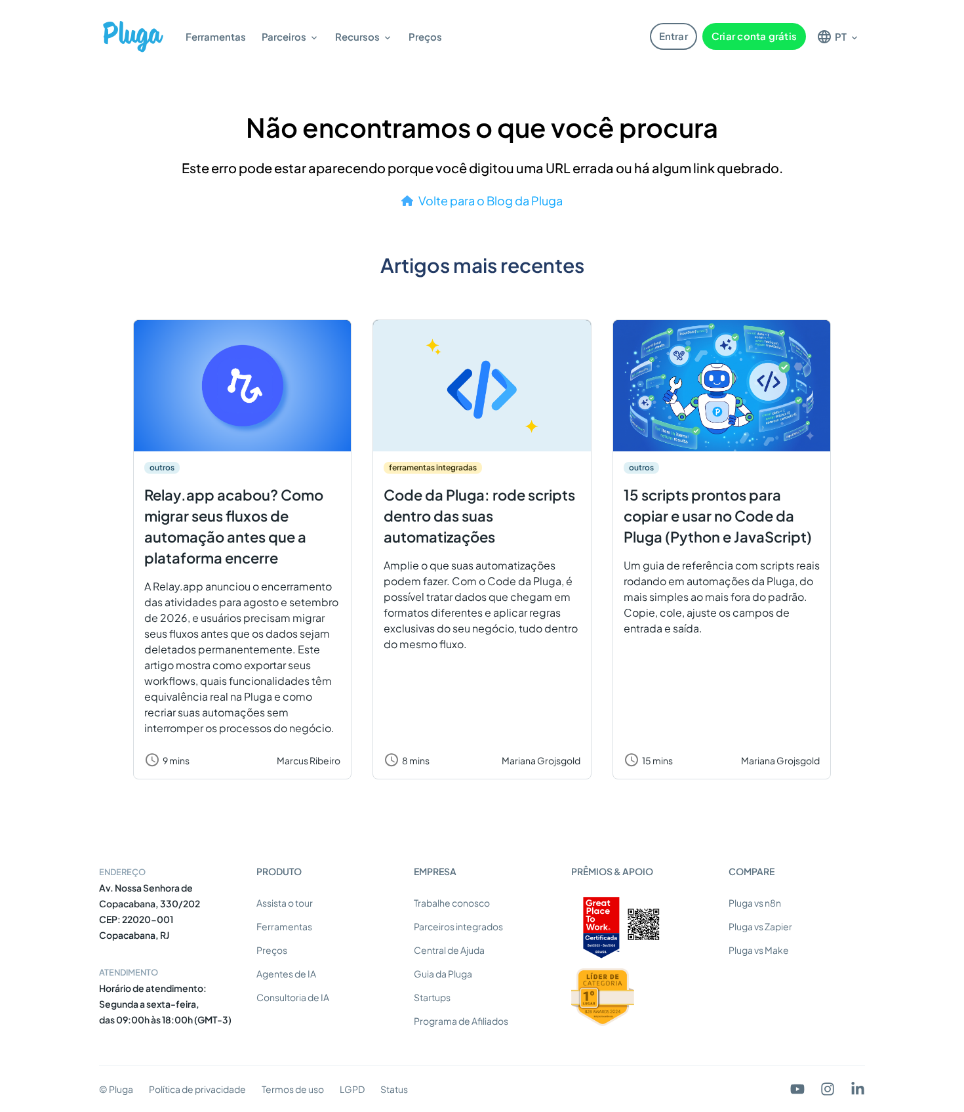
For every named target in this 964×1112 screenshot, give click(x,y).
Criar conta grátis (754, 36)
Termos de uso (293, 1089)
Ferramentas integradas (433, 467)
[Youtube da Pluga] (797, 1089)
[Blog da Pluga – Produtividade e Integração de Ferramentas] (133, 36)
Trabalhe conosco (452, 903)
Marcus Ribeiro (308, 760)
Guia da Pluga (443, 973)
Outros (162, 467)
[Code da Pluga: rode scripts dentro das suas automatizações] (481, 385)
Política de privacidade (197, 1089)
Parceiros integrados (458, 926)
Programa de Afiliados (461, 1021)
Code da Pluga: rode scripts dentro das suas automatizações (479, 515)
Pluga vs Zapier (760, 926)
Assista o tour (284, 903)
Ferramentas (216, 36)
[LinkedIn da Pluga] (858, 1089)
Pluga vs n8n (755, 903)
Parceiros (284, 36)
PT (841, 36)
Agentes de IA (286, 973)
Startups (432, 997)
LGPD (352, 1089)
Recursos (357, 36)
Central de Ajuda (449, 950)
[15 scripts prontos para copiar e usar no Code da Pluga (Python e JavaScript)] (721, 385)
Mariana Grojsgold (541, 760)
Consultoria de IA (292, 997)
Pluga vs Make (759, 950)
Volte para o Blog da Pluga (490, 200)
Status (394, 1089)
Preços (425, 36)
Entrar (673, 36)
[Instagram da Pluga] (827, 1089)
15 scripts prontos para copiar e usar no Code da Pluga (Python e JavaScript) (718, 515)
